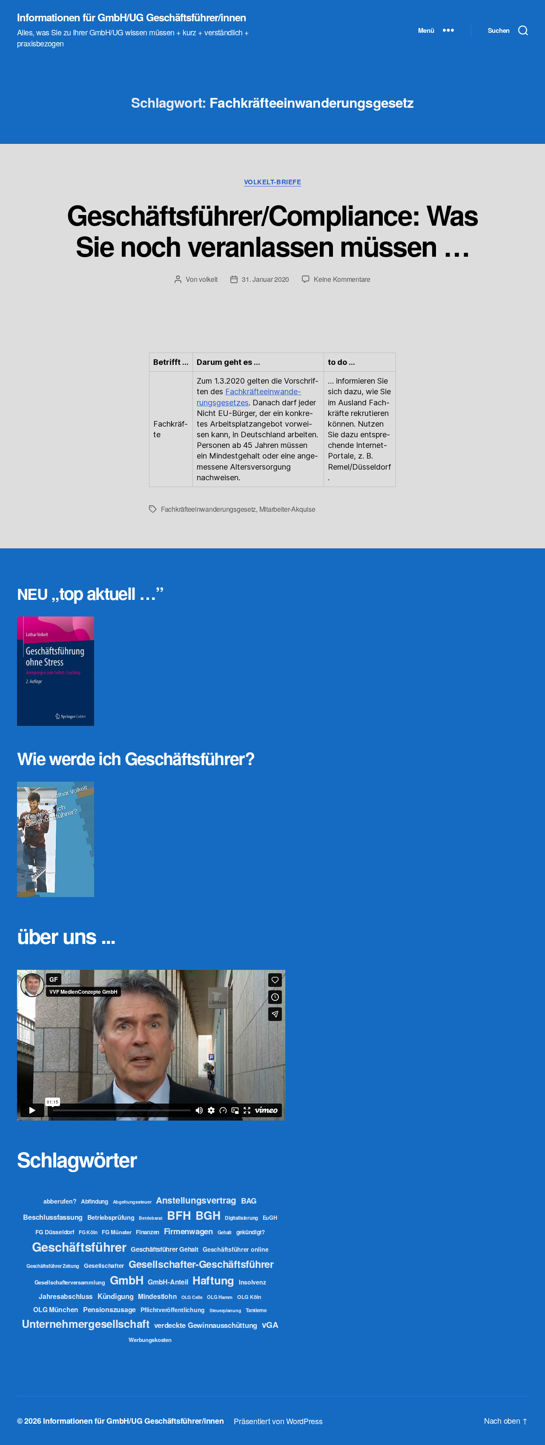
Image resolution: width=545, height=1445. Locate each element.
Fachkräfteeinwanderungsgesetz (208, 509)
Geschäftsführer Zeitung (52, 1265)
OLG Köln (249, 1297)
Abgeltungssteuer (132, 1201)
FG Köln (88, 1232)
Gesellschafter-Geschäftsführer (201, 1263)
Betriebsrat (150, 1218)
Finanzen (147, 1232)
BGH (207, 1215)
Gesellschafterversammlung (69, 1282)
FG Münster (116, 1232)
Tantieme (256, 1310)
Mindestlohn (157, 1296)
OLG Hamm (219, 1296)
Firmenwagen (188, 1231)
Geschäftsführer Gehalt (164, 1249)
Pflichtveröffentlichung (173, 1309)
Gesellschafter (104, 1265)
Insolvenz (252, 1282)
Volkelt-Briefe (272, 182)
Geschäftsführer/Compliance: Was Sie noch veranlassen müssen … (272, 230)
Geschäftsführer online (235, 1249)
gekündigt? (250, 1232)
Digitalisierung (241, 1217)
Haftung (213, 1280)
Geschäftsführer (79, 1247)
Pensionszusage (109, 1309)
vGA (270, 1324)
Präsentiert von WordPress (278, 1420)
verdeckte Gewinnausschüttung (205, 1325)
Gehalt (225, 1232)
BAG (249, 1200)
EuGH (270, 1217)
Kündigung (116, 1296)
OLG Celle (192, 1297)
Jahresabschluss (66, 1296)
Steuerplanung (225, 1310)
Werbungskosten (150, 1340)
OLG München (55, 1309)
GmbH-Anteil (168, 1282)
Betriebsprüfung (111, 1217)
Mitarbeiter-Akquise (287, 509)
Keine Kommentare (342, 279)
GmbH (126, 1280)
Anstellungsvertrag (196, 1200)
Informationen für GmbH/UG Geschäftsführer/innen (131, 17)
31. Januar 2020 (265, 279)
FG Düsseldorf (55, 1231)
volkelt (208, 279)
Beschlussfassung (53, 1217)
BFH (179, 1215)
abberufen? (59, 1201)
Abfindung (94, 1201)
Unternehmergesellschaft (85, 1323)
